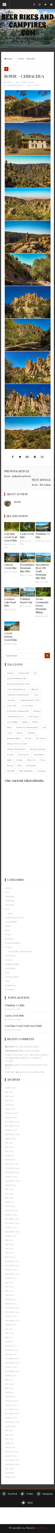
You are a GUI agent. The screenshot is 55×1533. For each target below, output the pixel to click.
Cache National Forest (16, 689)
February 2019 (11, 1451)
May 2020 (9, 1388)
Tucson (10, 765)
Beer (35, 673)
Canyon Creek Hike (10, 566)
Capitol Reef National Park (18, 694)
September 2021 (12, 1320)
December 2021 (12, 1307)
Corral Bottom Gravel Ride (10, 636)
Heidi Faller (10, 1072)
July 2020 (9, 1379)
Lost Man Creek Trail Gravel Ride (10, 537)
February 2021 (11, 1350)
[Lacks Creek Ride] (27, 526)
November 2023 (12, 1223)
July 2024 (9, 1189)
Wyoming (41, 771)
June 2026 (9, 1096)
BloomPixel (40, 1528)
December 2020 (12, 1358)
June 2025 (9, 1147)
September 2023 (12, 1231)
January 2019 (11, 1455)
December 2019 (12, 1409)
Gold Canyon (33, 716)
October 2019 (11, 1417)
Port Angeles (23, 754)
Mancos (20, 733)
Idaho (9, 727)
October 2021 (11, 1316)
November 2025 (12, 1125)
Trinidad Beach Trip (26, 600)
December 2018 (12, 1460)
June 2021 (9, 1333)
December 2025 (12, 1121)
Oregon (10, 754)
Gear (7, 909)
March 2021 (10, 1345)
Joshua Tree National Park (27, 727)
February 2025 (11, 1163)
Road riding (10, 968)
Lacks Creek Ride (14, 1015)
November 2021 (12, 1312)
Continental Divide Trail (29, 700)
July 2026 (9, 1092)
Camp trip (9, 900)
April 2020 (9, 1392)
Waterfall (10, 771)
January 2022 (11, 1303)
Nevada (28, 738)
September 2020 (12, 1371)
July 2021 (9, 1328)
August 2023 (10, 1235)
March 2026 (10, 1108)
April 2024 (9, 1202)
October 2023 (11, 1227)
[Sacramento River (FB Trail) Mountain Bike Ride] (43, 557)
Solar (10, 913)
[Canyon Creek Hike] (11, 557)
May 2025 (9, 1151)
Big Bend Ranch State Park (18, 684)
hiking (25, 722)
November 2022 (12, 1265)
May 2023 (9, 1248)
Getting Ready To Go (14, 917)
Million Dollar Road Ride (29, 1050)
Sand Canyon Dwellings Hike (32, 1072)
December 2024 (12, 1168)
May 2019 (9, 1438)
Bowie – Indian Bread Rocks (17, 476)
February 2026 (11, 1113)
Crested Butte (27, 705)
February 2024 (11, 1210)
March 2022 (10, 1299)
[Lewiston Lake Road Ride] (11, 592)
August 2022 (10, 1278)
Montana (31, 733)
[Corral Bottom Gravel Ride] (11, 626)
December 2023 (12, 1218)
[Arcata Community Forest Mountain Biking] (43, 592)
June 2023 (9, 1244)
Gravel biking (12, 722)
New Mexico (41, 738)
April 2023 (9, 1252)
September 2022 (12, 1273)
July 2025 (9, 1142)
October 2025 (11, 1130)
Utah (19, 765)
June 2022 (9, 1286)
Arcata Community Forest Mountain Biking (42, 605)
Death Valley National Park (18, 711)
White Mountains (26, 771)
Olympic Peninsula (37, 749)
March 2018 (10, 1477)
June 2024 (9, 1193)
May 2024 (9, 1197)
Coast (35, 694)
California (34, 689)
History (35, 722)
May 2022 (9, 1290)
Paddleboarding (12, 964)
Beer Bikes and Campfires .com (27, 25)
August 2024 (10, 1185)
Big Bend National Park (16, 678)
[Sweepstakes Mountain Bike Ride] (27, 557)
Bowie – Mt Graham (41, 484)
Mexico (8, 934)
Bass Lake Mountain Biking (26, 1046)
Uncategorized (11, 976)
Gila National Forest (15, 716)
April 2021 (9, 1341)
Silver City (31, 760)
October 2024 (11, 1176)
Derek (9, 82)
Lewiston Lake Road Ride (10, 602)
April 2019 (9, 1443)
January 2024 (11, 1214)
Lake (44, 727)
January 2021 (10, 1354)
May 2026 (9, 1100)
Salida (9, 760)
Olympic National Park (16, 749)
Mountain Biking (13, 738)
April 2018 (9, 1472)
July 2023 (9, 1240)
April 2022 (9, 1295)
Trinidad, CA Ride (15, 1005)
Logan (9, 733)
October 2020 (11, 1367)
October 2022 (11, 1269)
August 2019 (10, 1426)
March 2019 (10, 1447)
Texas (42, 760)
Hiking (8, 926)
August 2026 (10, 1087)
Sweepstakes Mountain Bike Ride (27, 568)
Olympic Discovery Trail (17, 743)
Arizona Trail (23, 673)
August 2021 (10, 1324)
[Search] (47, 655)
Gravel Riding (11, 921)
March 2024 (10, 1206)
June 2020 (9, 1383)
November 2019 (12, 1413)
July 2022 (9, 1282)
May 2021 (9, 1337)
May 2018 (9, 1468)
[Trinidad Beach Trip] (27, 592)
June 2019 (9, 1434)
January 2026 (11, 1117)
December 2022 (12, 1261)
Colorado (11, 700)
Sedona (19, 760)
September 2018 (12, 1464)
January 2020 (11, 1405)
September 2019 (12, 1422)
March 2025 (10, 1159)
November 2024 (12, 1172)
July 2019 (9, 1430)
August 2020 (10, 1375)
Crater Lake (12, 705)
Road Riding (39, 754)
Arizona (10, 673)
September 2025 (12, 1134)
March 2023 (10, 1257)
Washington (31, 765)
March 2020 (10, 1396)
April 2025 (9, 1155)
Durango (37, 711)
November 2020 (12, 1362)
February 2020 (11, 1400)
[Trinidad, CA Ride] (43, 526)
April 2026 (9, 1104)
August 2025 (10, 1138)
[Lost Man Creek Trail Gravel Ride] (11, 526)
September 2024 (12, 1180)
